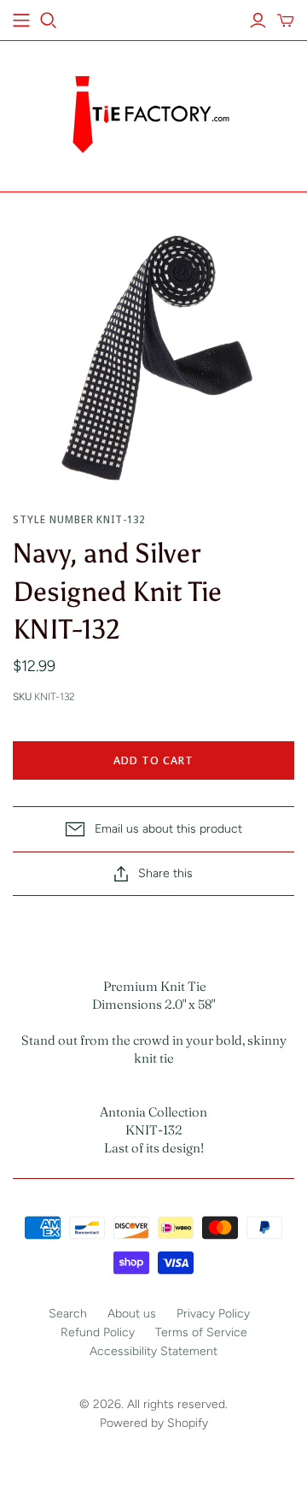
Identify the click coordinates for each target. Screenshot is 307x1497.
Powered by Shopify (154, 1423)
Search (68, 1313)
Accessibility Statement (153, 1351)
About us (131, 1313)
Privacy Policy (213, 1313)
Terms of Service (201, 1332)
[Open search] (48, 20)
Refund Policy (98, 1332)
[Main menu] (21, 20)
